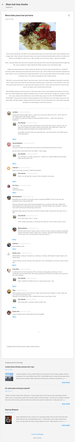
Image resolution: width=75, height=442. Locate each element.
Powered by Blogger (38, 434)
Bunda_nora (16, 253)
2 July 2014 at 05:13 (31, 278)
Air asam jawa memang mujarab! (17, 388)
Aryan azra (15, 311)
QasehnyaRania (17, 143)
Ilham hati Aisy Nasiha (17, 4)
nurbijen (15, 112)
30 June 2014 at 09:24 (25, 185)
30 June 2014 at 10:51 (28, 196)
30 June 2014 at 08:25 (24, 112)
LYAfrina (15, 243)
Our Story (15, 185)
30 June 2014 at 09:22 (32, 154)
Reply (14, 139)
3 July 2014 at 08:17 (31, 299)
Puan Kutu (15, 269)
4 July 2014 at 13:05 (25, 311)
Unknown (15, 167)
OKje (13, 290)
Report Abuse (37, 438)
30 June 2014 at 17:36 (24, 243)
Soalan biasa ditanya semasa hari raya (19, 367)
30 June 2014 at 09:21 (32, 123)
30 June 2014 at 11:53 (32, 215)
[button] (69, 15)
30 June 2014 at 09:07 (28, 143)
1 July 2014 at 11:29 (26, 253)
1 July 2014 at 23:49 (25, 269)
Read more (66, 382)
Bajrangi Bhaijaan (11, 410)
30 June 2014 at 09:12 (24, 167)
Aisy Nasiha (22, 123)
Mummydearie (17, 196)
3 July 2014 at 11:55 (33, 228)
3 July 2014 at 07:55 (21, 290)
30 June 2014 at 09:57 (32, 173)
